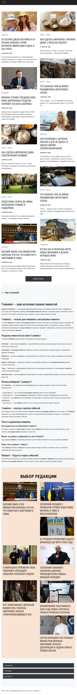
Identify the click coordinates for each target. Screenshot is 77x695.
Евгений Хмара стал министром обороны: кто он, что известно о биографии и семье (19, 255)
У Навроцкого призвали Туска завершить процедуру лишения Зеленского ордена (19, 571)
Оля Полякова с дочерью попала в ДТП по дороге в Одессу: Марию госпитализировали (54, 143)
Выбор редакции (38, 476)
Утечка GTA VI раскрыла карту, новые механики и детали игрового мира (55, 252)
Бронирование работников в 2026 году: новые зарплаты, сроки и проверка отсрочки (55, 609)
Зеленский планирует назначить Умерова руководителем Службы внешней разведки (53, 572)
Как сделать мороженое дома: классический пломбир (18, 153)
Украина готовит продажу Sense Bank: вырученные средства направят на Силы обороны (19, 100)
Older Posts (38, 279)
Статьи (48, 35)
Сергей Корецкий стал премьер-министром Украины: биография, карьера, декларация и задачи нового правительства (56, 644)
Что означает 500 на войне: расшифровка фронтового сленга (54, 89)
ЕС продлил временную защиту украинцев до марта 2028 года (57, 540)
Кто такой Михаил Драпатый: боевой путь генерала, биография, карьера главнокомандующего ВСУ (18, 609)
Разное (42, 35)
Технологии (44, 244)
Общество (43, 134)
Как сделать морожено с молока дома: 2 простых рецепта (57, 40)
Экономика (5, 93)
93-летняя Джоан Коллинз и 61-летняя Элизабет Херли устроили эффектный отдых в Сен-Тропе (19, 44)
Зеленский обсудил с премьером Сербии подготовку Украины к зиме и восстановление (56, 508)
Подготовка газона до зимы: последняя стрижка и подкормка (17, 205)
